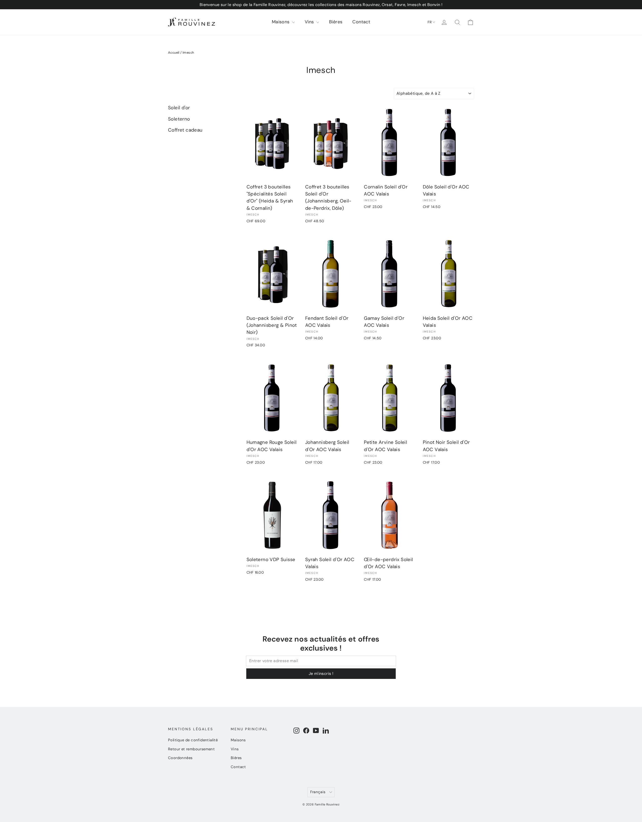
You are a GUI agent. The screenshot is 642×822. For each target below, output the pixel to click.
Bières (335, 22)
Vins (310, 22)
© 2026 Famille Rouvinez (321, 804)
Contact (361, 22)
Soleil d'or (179, 108)
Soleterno (179, 119)
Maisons (281, 22)
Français (318, 791)
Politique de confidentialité (193, 740)
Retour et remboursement (191, 749)
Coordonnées (180, 757)
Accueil (174, 52)
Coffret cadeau (185, 130)
